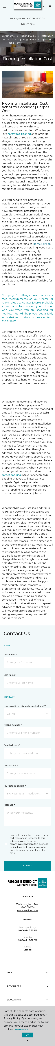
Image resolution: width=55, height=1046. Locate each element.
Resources (14, 986)
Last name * (10, 675)
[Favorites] (44, 6)
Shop (10, 972)
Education (14, 999)
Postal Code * (11, 766)
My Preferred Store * (15, 786)
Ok (27, 1034)
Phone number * (13, 725)
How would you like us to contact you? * (25, 706)
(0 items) (50, 6)
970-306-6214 (27, 24)
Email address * (12, 745)
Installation (47, 36)
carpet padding (11, 475)
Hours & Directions (27, 910)
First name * (10, 655)
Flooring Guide (28, 36)
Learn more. (21, 1029)
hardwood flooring (19, 133)
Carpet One (8, 36)
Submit (27, 865)
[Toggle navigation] (4, 6)
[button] (27, 713)
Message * (9, 805)
